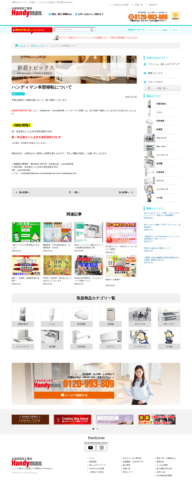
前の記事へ (24, 192)
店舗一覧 (139, 5)
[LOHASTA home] (117, 419)
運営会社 (153, 5)
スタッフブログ (155, 82)
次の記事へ (124, 192)
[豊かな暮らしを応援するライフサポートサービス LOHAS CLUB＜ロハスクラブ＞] (33, 419)
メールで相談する (76, 395)
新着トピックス (18, 94)
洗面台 (165, 30)
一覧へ (76, 192)
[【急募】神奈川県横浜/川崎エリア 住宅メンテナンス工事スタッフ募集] (159, 419)
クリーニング (153, 30)
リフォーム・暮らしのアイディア (164, 64)
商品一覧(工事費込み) (62, 14)
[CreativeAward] (75, 419)
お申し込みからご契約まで (90, 14)
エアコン (175, 30)
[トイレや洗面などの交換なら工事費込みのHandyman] (43, 462)
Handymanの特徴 (120, 5)
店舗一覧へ (162, 88)
